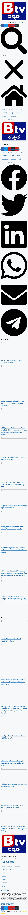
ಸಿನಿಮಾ (3, 119)
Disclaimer (17, 866)
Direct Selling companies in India (8, 856)
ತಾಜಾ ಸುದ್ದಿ (10, 109)
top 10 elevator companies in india (8, 858)
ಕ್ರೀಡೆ (13, 112)
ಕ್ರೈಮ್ (20, 116)
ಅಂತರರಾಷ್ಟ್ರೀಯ (5, 112)
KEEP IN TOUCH (7, 904)
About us (10, 866)
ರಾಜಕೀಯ (13, 116)
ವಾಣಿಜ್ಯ (18, 112)
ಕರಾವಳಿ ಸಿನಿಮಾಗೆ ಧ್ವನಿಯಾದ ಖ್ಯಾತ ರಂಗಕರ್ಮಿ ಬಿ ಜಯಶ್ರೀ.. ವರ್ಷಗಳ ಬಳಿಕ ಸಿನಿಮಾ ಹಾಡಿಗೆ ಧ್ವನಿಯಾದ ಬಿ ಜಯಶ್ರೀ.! (14, 550)
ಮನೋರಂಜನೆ (5, 116)
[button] (14, 41)
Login (11, 869)
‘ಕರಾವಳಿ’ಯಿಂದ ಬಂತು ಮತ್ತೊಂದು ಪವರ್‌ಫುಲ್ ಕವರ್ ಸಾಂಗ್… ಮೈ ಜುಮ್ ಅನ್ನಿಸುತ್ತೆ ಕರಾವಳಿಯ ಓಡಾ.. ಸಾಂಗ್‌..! (13, 403)
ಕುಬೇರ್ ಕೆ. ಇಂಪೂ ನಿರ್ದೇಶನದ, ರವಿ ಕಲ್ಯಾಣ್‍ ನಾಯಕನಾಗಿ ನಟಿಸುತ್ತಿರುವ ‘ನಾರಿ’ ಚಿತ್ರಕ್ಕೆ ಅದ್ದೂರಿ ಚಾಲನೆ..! (12, 484)
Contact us (4, 869)
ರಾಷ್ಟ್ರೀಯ (22, 109)
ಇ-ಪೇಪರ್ (10, 119)
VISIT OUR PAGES (8, 862)
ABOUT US (5, 890)
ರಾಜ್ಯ (16, 109)
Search (2, 55)
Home (3, 109)
